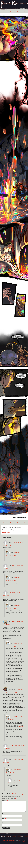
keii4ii (14, 794)
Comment (5, 800)
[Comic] (22, 5)
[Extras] (20, 836)
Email (4, 818)
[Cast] (14, 836)
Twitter (8, 532)
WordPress (21, 840)
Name (4, 814)
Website (4, 823)
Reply (11, 545)
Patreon (4, 532)
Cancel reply (20, 794)
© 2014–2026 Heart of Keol (8, 840)
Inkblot (24, 841)
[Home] (9, 5)
